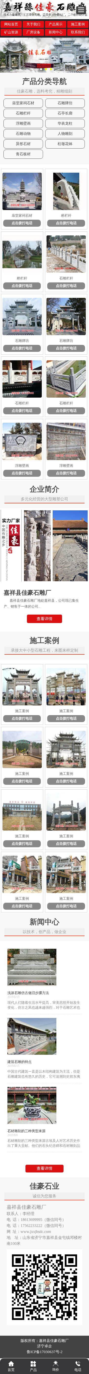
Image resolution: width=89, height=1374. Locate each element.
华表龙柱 (65, 123)
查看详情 (44, 619)
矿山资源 (11, 32)
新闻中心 (56, 32)
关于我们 (33, 24)
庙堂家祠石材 (23, 103)
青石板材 (23, 154)
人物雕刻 (65, 134)
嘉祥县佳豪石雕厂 (54, 1341)
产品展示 (56, 24)
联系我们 (78, 32)
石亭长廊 (65, 113)
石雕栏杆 (23, 113)
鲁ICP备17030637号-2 (45, 1352)
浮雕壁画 (23, 123)
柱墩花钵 (65, 144)
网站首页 (11, 24)
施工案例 (78, 24)
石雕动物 (23, 134)
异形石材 (23, 144)
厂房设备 (33, 32)
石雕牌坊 (65, 103)
